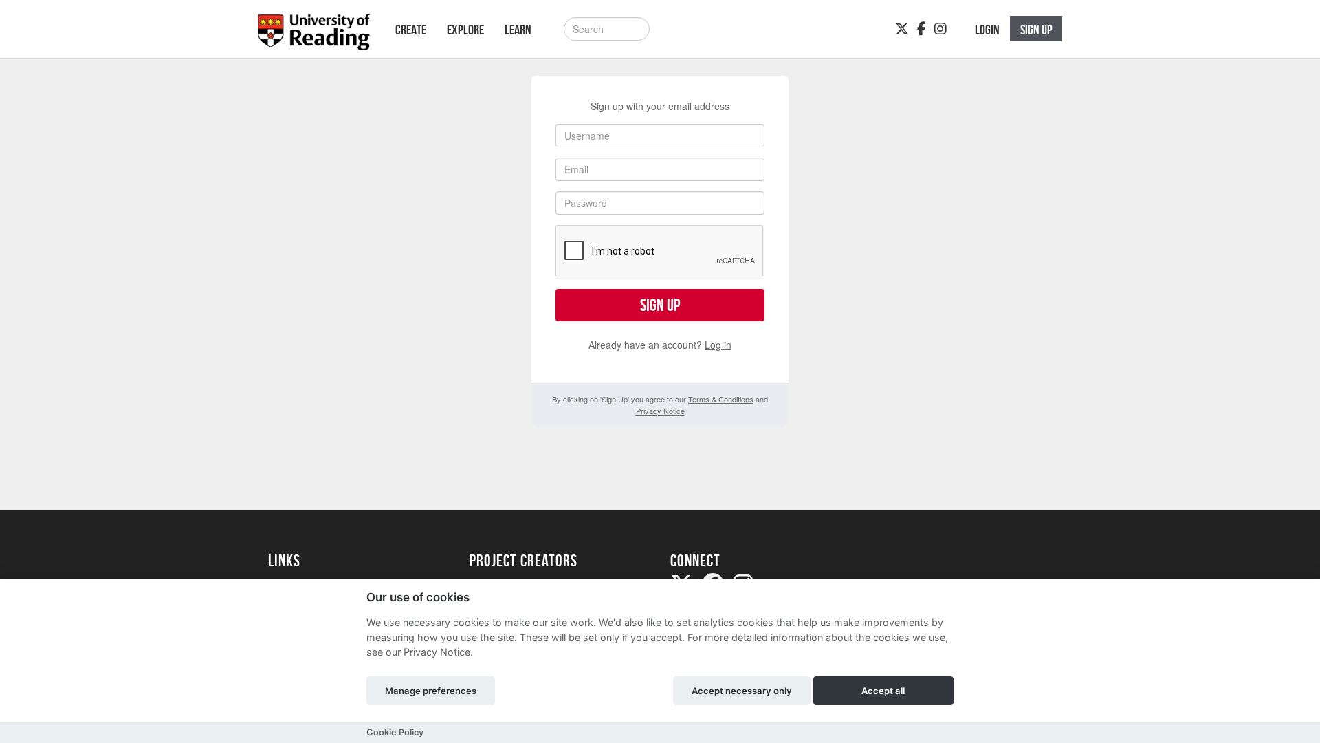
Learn (518, 29)
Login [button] (987, 29)
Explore (465, 29)
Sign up (660, 305)
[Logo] (314, 36)
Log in (718, 345)
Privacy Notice (660, 410)
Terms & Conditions (721, 399)
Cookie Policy (395, 732)
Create (410, 29)
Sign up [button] (1036, 29)
